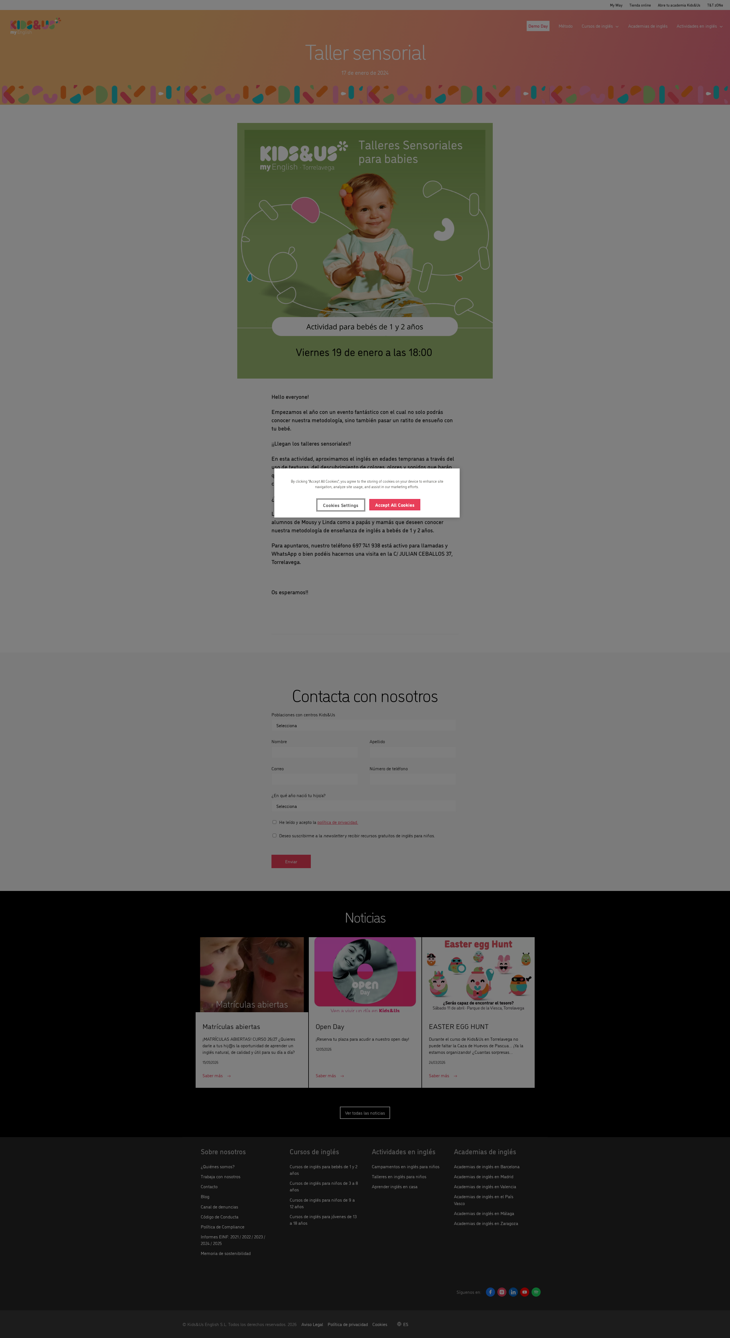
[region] (367, 493)
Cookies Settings (340, 505)
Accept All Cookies (394, 505)
